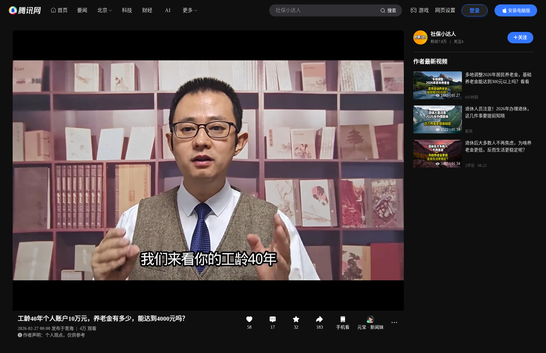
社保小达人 (443, 34)
